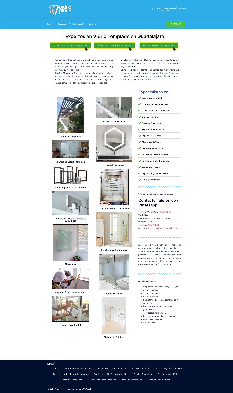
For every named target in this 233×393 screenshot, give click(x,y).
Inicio (49, 24)
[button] (153, 9)
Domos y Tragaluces (72, 379)
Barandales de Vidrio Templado (112, 368)
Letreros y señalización (131, 379)
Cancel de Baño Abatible (158, 379)
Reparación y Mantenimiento (168, 368)
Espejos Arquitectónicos (169, 374)
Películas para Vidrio (141, 368)
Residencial (62, 24)
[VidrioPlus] (60, 9)
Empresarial (78, 24)
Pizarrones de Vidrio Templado (79, 368)
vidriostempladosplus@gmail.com (161, 228)
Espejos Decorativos (143, 374)
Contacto (92, 24)
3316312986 (165, 212)
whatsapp (176, 24)
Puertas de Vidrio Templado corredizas (71, 374)
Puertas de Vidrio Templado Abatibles (111, 374)
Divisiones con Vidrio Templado (101, 379)
